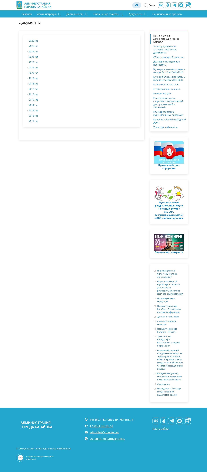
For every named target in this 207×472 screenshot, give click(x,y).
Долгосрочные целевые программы (166, 63)
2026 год (33, 40)
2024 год (33, 51)
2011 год (33, 121)
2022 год (33, 62)
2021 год (33, 67)
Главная (27, 14)
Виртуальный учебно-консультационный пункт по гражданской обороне (169, 376)
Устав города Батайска (165, 127)
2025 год (33, 46)
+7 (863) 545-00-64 (101, 426)
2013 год (33, 110)
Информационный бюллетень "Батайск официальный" (167, 273)
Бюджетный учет (162, 93)
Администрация (47, 14)
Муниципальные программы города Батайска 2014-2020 (169, 71)
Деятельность (75, 14)
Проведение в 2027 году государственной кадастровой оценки (169, 391)
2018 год (33, 83)
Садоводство (163, 384)
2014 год (33, 105)
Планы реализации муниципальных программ (168, 113)
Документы (136, 14)
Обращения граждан (106, 14)
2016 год (33, 94)
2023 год (33, 56)
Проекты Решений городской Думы (169, 121)
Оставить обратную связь (107, 439)
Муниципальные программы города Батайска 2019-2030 (169, 78)
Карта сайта (161, 428)
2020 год (33, 72)
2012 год (33, 115)
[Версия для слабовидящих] (136, 5)
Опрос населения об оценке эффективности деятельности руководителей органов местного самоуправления (170, 287)
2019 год (33, 78)
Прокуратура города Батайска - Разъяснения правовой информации (169, 309)
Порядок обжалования (166, 84)
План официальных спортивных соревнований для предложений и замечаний (168, 102)
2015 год (33, 99)
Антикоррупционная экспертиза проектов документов (164, 49)
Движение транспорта (168, 316)
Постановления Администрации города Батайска (166, 38)
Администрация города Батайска (37, 5)
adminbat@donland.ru (104, 432)
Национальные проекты (167, 14)
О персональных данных (166, 89)
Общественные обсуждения (168, 57)
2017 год (33, 89)
